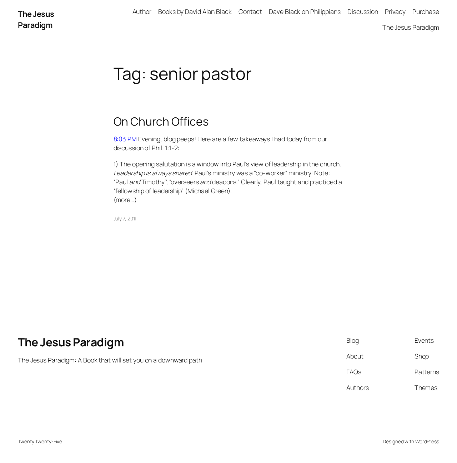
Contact (250, 11)
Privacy (395, 11)
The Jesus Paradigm (36, 19)
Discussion (362, 11)
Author (141, 11)
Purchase (425, 11)
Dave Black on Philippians (305, 11)
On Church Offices (161, 121)
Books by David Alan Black (195, 11)
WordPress (427, 441)
